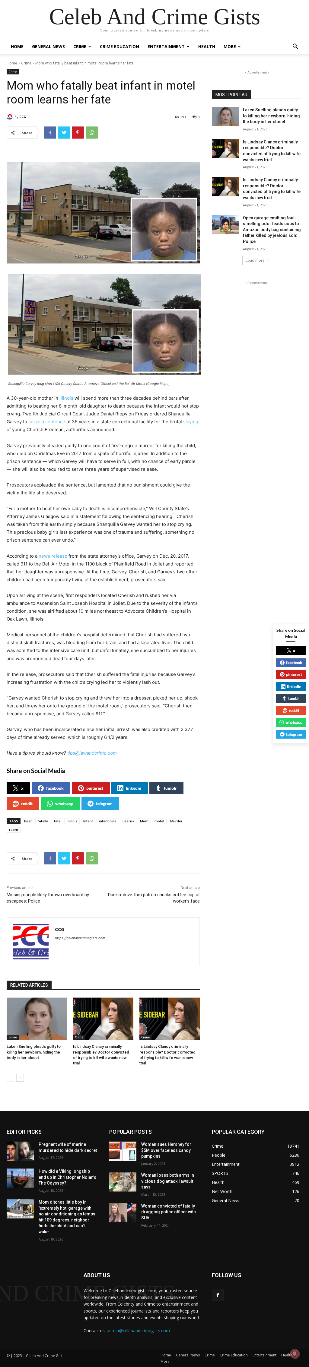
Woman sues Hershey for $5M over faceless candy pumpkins (166, 1150)
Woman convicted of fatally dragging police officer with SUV (168, 1212)
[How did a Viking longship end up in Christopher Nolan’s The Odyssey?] (20, 1178)
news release (53, 556)
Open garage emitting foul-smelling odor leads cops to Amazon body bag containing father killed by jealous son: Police (272, 229)
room (13, 829)
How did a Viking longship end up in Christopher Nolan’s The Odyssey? (67, 1177)
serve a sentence (46, 422)
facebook (55, 788)
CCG (22, 116)
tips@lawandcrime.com (92, 753)
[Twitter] (64, 132)
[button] (295, 47)
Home (17, 46)
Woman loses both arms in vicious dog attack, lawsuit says (167, 1181)
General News (48, 46)
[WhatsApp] (92, 132)
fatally (43, 821)
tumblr (170, 788)
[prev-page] (10, 1078)
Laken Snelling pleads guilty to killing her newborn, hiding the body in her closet (34, 1052)
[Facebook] (50, 132)
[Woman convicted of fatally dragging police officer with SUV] (122, 1212)
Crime (79, 46)
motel (159, 821)
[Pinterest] (78, 132)
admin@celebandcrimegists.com (138, 1330)
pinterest (94, 788)
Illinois (66, 398)
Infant (88, 821)
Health (206, 46)
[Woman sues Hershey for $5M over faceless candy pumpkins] (122, 1151)
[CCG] (10, 117)
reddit (27, 803)
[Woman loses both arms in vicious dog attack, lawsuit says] (122, 1182)
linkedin (133, 788)
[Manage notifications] (295, 1354)
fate (57, 821)
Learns (128, 821)
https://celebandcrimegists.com (80, 938)
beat (28, 821)
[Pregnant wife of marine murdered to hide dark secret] (20, 1151)
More (230, 46)
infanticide (107, 821)
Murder (176, 821)
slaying (190, 422)
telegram (104, 803)
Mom (144, 821)
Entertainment (166, 46)
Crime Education (119, 46)
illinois (72, 821)
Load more (255, 260)
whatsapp (64, 803)
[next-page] (20, 1078)
